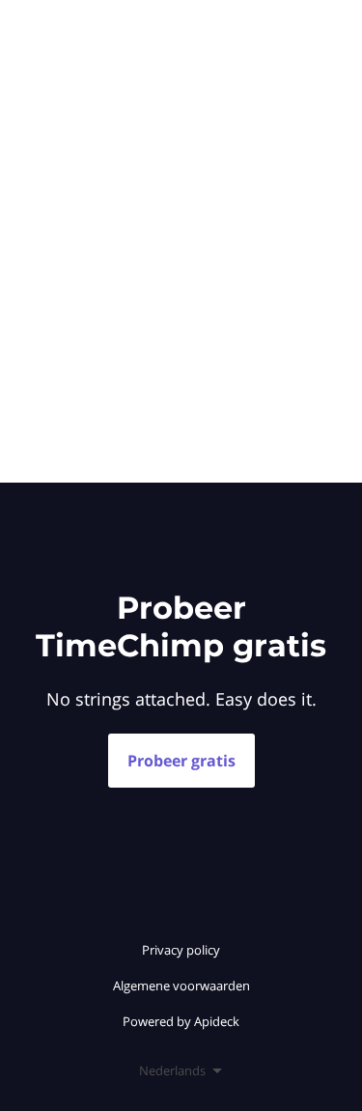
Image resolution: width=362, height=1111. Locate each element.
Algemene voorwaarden (181, 985)
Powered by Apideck (181, 1021)
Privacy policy (181, 949)
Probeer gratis (181, 760)
